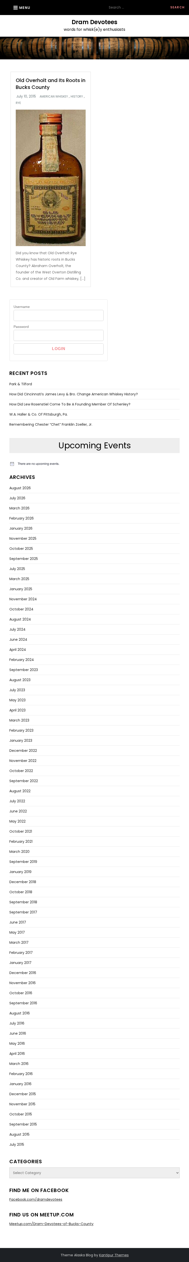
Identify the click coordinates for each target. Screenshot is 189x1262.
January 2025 (20, 589)
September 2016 (23, 1003)
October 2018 (20, 892)
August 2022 (20, 791)
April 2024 (17, 649)
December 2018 (22, 881)
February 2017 (21, 952)
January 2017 (20, 962)
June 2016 (17, 1033)
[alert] (94, 464)
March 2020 (19, 851)
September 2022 (23, 780)
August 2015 (19, 1134)
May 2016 (17, 1043)
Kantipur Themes (114, 1255)
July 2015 (16, 1144)
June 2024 (18, 639)
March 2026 (19, 508)
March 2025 (19, 578)
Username (22, 307)
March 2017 (19, 942)
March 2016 (19, 1063)
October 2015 (20, 1114)
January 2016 (20, 1083)
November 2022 (22, 760)
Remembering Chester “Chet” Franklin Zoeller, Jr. (50, 424)
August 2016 (19, 1013)
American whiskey (54, 97)
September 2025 (23, 558)
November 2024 (23, 599)
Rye (18, 103)
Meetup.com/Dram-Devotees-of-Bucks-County (51, 1223)
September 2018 (23, 902)
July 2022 (17, 801)
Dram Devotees (94, 22)
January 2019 (20, 871)
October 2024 (21, 609)
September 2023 (23, 669)
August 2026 (20, 488)
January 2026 (20, 528)
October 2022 (21, 770)
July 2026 (17, 498)
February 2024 (21, 659)
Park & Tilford (20, 384)
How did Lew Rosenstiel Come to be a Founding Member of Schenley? (69, 404)
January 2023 (20, 740)
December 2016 (22, 972)
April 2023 (17, 710)
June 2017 (17, 922)
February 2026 (21, 518)
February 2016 (21, 1073)
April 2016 (17, 1053)
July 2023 (17, 690)
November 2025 (22, 538)
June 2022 (18, 811)
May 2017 (17, 932)
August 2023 (20, 679)
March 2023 (19, 720)
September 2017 (23, 912)
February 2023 (21, 730)
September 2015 (23, 1124)
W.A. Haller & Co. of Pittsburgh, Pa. (38, 414)
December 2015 (22, 1094)
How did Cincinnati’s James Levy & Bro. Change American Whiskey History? (73, 394)
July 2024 (17, 629)
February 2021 (20, 841)
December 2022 (23, 750)
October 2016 (20, 993)
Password (21, 327)
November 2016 (22, 982)
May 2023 (17, 700)
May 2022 (17, 821)
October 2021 (20, 831)
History (77, 97)
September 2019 (23, 861)
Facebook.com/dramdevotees (35, 1199)
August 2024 (20, 619)
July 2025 (17, 568)
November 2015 (22, 1104)
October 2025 (21, 548)
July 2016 (16, 1023)
